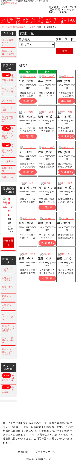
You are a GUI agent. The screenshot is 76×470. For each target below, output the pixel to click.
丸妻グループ (7, 306)
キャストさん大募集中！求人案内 (8, 133)
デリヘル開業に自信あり (7, 340)
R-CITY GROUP (8, 378)
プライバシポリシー (46, 451)
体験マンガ (7, 177)
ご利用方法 (7, 161)
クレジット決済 (7, 108)
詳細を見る (8, 242)
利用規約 (23, 451)
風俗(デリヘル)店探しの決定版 (8, 328)
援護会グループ (7, 288)
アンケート (7, 100)
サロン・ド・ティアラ (7, 317)
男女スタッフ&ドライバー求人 (8, 150)
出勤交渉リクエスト (8, 79)
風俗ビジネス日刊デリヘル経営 (7, 352)
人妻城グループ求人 (7, 279)
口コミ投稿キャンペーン (7, 42)
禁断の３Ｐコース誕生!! (8, 52)
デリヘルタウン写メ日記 (7, 91)
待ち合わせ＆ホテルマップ (7, 119)
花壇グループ (7, 297)
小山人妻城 (8, 389)
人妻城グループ (7, 269)
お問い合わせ (7, 169)
